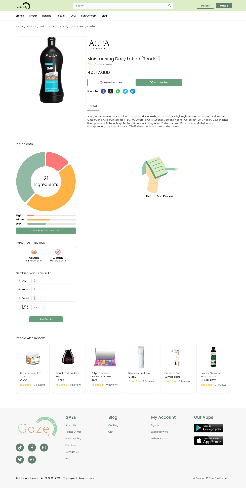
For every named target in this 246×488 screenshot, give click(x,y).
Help (67, 458)
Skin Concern (89, 15)
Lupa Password (159, 431)
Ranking (46, 15)
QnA (73, 15)
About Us (70, 425)
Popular (61, 15)
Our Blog (113, 425)
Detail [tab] (93, 106)
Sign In (155, 425)
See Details (45, 319)
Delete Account (160, 438)
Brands (20, 15)
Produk (33, 15)
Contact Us (72, 452)
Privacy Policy (73, 438)
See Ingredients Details (46, 230)
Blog (104, 15)
